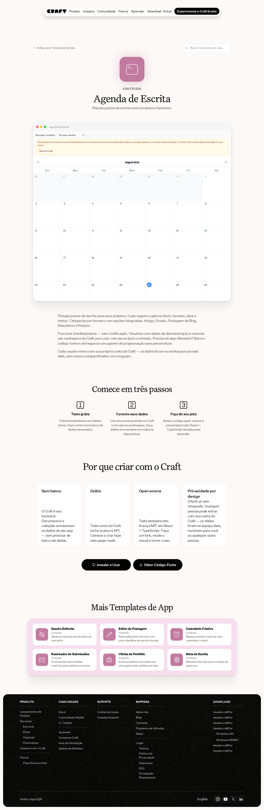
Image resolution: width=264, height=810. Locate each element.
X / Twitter (65, 723)
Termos (144, 748)
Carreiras (141, 723)
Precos (123, 11)
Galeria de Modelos (71, 748)
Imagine (89, 11)
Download (154, 11)
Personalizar (31, 743)
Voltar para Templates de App (56, 48)
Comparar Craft (68, 737)
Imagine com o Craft (32, 748)
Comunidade (106, 11)
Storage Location (45, 134)
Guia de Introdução (71, 743)
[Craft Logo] (56, 11)
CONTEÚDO (132, 89)
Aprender (137, 11)
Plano (26, 732)
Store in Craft (46, 150)
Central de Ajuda (107, 712)
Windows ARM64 (227, 740)
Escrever (28, 726)
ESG (141, 768)
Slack (62, 712)
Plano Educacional (35, 763)
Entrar (167, 11)
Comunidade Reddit (71, 717)
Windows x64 (225, 733)
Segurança (146, 763)
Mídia (139, 733)
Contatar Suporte (108, 717)
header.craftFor (222, 712)
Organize (29, 737)
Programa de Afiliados (150, 728)
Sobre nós (142, 712)
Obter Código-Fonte (160, 564)
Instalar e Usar (108, 564)
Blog (139, 717)
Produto (74, 11)
